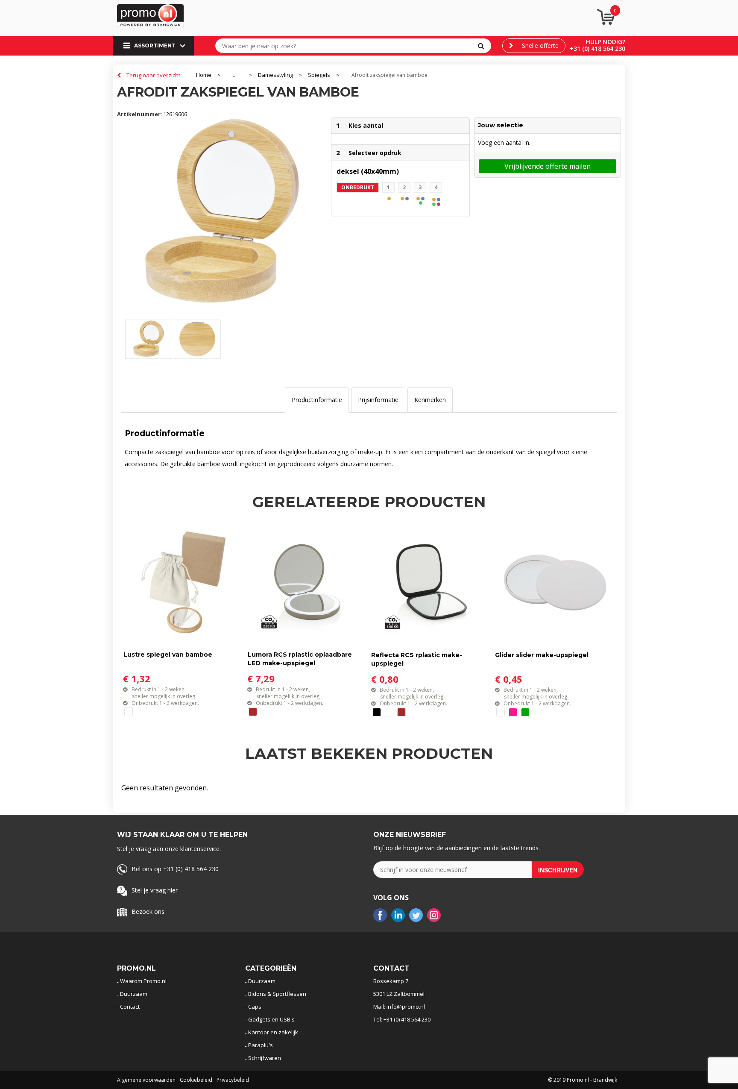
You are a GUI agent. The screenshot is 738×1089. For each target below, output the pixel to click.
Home (203, 75)
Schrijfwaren (264, 1058)
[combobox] (345, 45)
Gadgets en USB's (271, 1019)
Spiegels (319, 75)
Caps (254, 1006)
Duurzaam (133, 994)
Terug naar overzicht (153, 75)
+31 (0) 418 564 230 (597, 48)
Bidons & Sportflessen (277, 994)
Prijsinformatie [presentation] (378, 400)
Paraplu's (260, 1045)
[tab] (317, 400)
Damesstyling (275, 75)
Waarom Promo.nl (143, 981)
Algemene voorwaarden (146, 1079)
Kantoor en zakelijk (273, 1032)
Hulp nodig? (605, 42)
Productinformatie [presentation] (317, 400)
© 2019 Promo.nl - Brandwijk (582, 1079)
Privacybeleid (233, 1079)
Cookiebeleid (196, 1079)
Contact (130, 1006)
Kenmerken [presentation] (430, 400)
